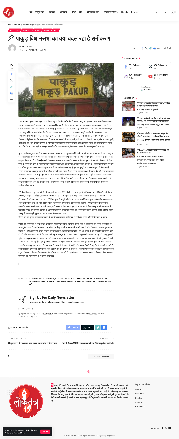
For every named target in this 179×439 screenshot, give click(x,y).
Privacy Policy (92, 313)
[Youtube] (159, 76)
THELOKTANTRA (100, 281)
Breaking (14, 30)
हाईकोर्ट (167, 140)
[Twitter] (159, 66)
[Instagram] (134, 76)
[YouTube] (169, 428)
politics (27, 30)
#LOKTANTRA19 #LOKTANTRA (41, 279)
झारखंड (37, 30)
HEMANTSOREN (74, 281)
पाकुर (55, 30)
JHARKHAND (87, 281)
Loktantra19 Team (26, 46)
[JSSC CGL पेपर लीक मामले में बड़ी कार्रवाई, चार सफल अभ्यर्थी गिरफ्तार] (128, 153)
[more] (142, 12)
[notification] (157, 12)
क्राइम (147, 125)
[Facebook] (134, 66)
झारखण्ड (46, 30)
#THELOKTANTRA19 (63, 279)
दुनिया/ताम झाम (141, 160)
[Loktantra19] (8, 12)
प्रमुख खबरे (154, 109)
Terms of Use (18, 433)
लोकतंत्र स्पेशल (142, 163)
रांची (157, 160)
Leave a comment (102, 357)
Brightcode (111, 436)
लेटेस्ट (167, 125)
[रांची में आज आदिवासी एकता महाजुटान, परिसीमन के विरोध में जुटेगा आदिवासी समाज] (128, 106)
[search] (161, 12)
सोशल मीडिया (152, 163)
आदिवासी (148, 156)
